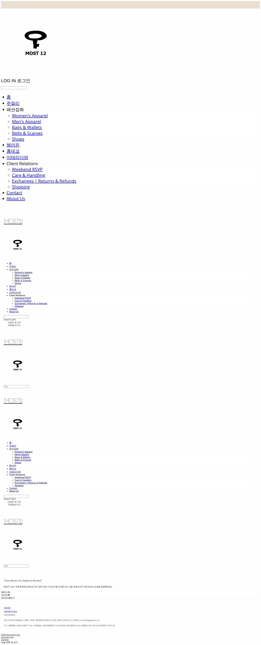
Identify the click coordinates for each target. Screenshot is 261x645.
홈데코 (13, 151)
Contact (14, 192)
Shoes (18, 139)
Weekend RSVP (27, 169)
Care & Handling (28, 175)
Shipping (21, 187)
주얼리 (13, 103)
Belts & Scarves (27, 133)
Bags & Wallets (27, 127)
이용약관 (7, 608)
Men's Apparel (26, 121)
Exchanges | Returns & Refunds (44, 181)
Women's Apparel (30, 115)
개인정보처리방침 (10, 611)
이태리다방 (17, 157)
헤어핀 (13, 145)
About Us (16, 198)
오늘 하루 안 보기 (9, 642)
